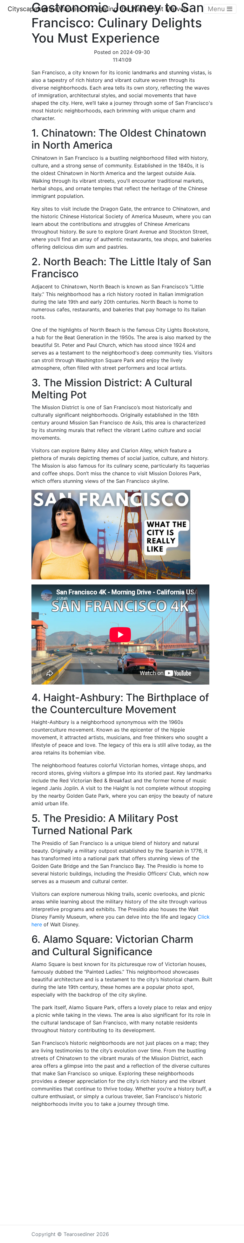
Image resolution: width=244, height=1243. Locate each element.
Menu (217, 9)
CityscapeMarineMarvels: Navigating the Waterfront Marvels (98, 9)
